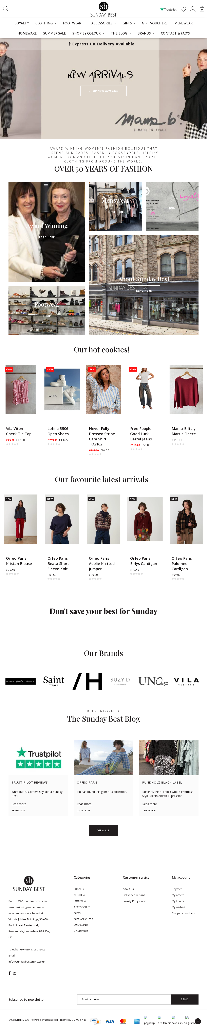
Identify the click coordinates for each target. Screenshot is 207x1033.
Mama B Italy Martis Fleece (184, 431)
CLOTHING (44, 23)
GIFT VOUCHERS (155, 23)
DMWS (75, 1019)
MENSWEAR (183, 23)
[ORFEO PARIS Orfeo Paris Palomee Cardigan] (186, 519)
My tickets (178, 901)
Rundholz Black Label (162, 782)
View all (103, 830)
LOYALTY (22, 23)
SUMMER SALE (54, 33)
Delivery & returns (134, 895)
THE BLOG (119, 33)
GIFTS (127, 23)
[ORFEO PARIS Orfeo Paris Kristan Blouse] (20, 519)
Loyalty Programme (135, 901)
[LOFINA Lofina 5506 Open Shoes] (62, 389)
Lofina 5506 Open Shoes (58, 431)
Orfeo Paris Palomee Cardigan (182, 563)
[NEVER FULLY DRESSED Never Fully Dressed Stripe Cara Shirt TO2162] (103, 389)
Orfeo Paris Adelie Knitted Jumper (102, 563)
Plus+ (84, 1019)
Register (177, 889)
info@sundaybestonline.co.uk (26, 961)
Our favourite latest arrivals (101, 479)
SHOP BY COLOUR (86, 33)
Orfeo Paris (87, 782)
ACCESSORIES (101, 23)
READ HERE (47, 237)
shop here (116, 212)
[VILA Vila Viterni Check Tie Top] (20, 389)
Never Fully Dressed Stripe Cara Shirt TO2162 (102, 436)
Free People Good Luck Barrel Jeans (141, 433)
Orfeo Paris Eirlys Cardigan (143, 561)
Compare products (183, 913)
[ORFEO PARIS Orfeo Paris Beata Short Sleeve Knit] (62, 519)
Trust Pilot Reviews (30, 782)
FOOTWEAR (72, 23)
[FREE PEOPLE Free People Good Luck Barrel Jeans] (145, 389)
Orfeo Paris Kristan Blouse (19, 561)
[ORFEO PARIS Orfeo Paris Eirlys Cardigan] (145, 519)
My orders (178, 895)
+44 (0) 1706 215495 (33, 949)
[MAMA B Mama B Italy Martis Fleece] (186, 389)
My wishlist (178, 907)
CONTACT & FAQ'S (175, 33)
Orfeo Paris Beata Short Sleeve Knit (58, 563)
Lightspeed (51, 1019)
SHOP (47, 316)
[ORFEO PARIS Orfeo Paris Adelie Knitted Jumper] (103, 519)
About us (128, 889)
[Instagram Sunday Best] (14, 973)
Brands (144, 33)
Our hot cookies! (101, 349)
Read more (19, 804)
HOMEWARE (27, 33)
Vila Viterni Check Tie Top (19, 431)
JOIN (172, 208)
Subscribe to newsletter (26, 999)
